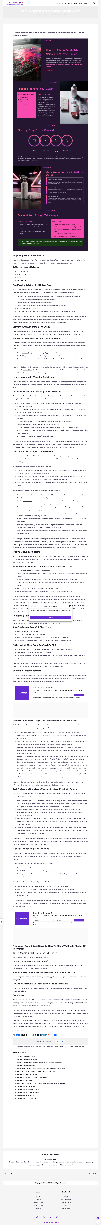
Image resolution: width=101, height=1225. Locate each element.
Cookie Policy (38, 1205)
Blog (66, 1205)
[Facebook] (37, 1217)
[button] (70, 606)
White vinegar (21, 280)
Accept (51, 617)
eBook (66, 1196)
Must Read (66, 1208)
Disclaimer (38, 1208)
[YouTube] (50, 1217)
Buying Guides (66, 1199)
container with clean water (29, 631)
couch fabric (27, 370)
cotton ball (27, 571)
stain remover (27, 501)
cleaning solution (26, 319)
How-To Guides (49, 14)
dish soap (38, 299)
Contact (38, 1199)
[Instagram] (44, 1217)
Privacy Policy (38, 1202)
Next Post (93, 1174)
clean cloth (16, 345)
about (62, 403)
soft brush (24, 409)
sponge (32, 302)
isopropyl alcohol (51, 977)
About (38, 1196)
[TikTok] (64, 1217)
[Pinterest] (57, 1217)
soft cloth (74, 1010)
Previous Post (8, 1174)
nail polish (52, 965)
